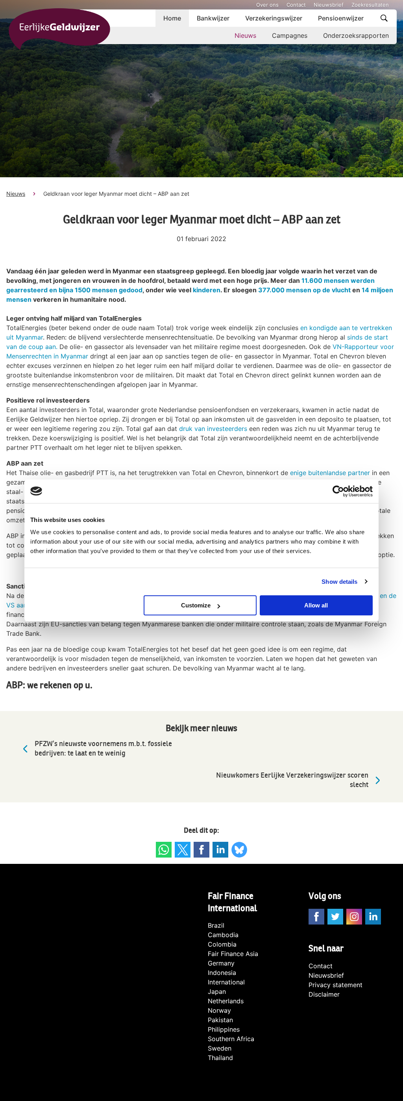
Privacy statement (335, 985)
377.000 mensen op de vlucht (304, 290)
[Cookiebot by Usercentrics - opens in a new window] (338, 491)
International (226, 982)
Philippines (224, 1029)
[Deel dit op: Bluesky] (239, 850)
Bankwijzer (213, 18)
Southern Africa (231, 1039)
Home (172, 18)
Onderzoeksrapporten (356, 35)
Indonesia (222, 973)
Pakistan (220, 1020)
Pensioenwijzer (341, 18)
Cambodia (223, 935)
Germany (221, 963)
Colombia (222, 944)
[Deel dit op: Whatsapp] (164, 850)
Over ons (267, 5)
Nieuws (245, 35)
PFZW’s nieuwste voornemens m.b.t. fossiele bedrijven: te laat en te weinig (103, 749)
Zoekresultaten (370, 5)
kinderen (206, 290)
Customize (196, 605)
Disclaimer (324, 994)
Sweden (219, 1048)
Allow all (316, 605)
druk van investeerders (213, 429)
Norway (219, 1010)
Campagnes (289, 35)
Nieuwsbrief (329, 5)
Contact (296, 5)
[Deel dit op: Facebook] (201, 850)
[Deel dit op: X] (182, 850)
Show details (339, 581)
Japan (217, 991)
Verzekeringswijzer (273, 18)
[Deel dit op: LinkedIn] (220, 850)
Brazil (216, 925)
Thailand (220, 1058)
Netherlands (226, 1001)
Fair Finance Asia (233, 954)
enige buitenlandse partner (330, 473)
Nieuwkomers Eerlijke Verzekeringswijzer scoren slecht (292, 780)
